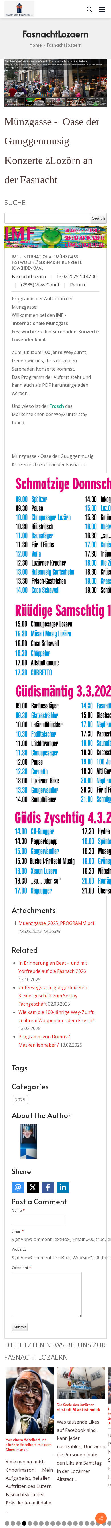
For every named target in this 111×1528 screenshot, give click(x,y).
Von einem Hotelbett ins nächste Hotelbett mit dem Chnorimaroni (29, 1444)
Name (18, 1210)
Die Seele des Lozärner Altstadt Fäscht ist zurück (78, 1407)
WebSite (19, 1249)
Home (36, 45)
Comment (21, 1267)
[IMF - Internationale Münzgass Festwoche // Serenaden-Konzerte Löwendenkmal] (55, 237)
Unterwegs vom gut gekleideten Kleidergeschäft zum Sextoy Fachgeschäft (52, 995)
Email (18, 1231)
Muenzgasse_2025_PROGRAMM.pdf (56, 923)
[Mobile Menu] (102, 9)
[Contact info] (101, 1518)
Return (77, 285)
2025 (20, 1100)
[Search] (89, 9)
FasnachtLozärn (29, 276)
